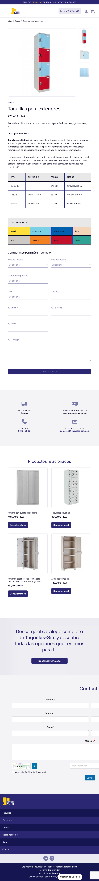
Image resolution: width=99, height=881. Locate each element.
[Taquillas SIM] (15, 11)
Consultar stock (18, 525)
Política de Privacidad (35, 772)
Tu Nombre (13, 307)
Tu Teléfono (56, 307)
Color (10, 291)
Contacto (7, 849)
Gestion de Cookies (70, 876)
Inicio (10, 21)
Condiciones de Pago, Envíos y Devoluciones (49, 876)
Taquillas (6, 812)
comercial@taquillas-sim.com (74, 430)
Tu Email (12, 323)
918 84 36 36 (24, 430)
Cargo (50, 727)
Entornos (6, 820)
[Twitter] (52, 858)
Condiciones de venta (49, 873)
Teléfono (50, 713)
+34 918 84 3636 (71, 10)
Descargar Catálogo (49, 660)
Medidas (55, 291)
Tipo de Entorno (58, 259)
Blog (4, 842)
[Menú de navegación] (6, 11)
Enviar (90, 777)
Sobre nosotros (10, 834)
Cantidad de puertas (18, 275)
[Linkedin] (45, 858)
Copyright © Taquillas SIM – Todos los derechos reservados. (49, 866)
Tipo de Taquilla (15, 259)
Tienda (17, 21)
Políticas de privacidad (49, 869)
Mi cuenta (86, 11)
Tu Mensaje (13, 339)
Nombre (50, 699)
